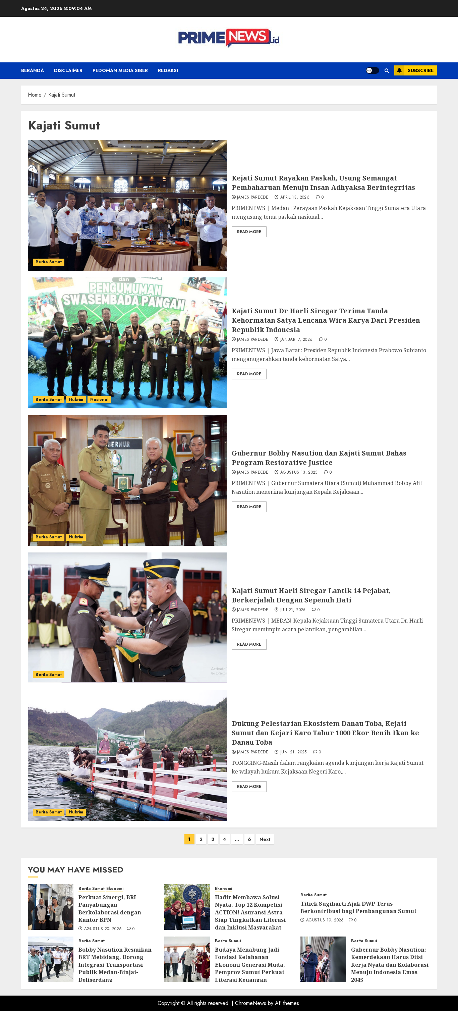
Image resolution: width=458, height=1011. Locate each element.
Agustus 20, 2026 (103, 929)
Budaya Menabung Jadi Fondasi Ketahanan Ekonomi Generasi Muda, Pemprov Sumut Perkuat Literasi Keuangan (250, 964)
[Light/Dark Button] (372, 70)
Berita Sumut (49, 262)
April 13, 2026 (294, 197)
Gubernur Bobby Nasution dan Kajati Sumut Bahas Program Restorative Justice (319, 457)
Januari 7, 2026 (296, 339)
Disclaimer (68, 70)
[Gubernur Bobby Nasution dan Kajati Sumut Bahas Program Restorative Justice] (127, 480)
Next (265, 839)
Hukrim (76, 399)
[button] (387, 70)
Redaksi (168, 70)
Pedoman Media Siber (120, 70)
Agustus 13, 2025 (299, 472)
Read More (249, 232)
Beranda (32, 70)
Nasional (99, 399)
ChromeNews (250, 1003)
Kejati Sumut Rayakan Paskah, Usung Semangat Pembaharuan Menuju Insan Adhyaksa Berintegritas (323, 182)
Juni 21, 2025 (293, 752)
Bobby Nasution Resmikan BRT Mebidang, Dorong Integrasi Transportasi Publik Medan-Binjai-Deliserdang (115, 964)
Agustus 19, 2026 (325, 920)
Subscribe (421, 70)
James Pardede (253, 197)
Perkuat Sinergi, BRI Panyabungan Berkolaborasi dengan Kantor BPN (109, 908)
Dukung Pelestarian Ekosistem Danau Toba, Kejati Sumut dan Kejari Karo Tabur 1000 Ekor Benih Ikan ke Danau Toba (325, 733)
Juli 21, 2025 (292, 610)
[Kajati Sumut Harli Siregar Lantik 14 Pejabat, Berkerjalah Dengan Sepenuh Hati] (127, 617)
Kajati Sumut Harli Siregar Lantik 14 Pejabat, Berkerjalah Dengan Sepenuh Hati (311, 595)
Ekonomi (114, 889)
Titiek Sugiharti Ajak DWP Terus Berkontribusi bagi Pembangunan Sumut (358, 907)
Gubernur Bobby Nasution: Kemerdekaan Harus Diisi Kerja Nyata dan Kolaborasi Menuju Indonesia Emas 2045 (389, 964)
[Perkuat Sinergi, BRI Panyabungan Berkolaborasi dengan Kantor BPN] (50, 907)
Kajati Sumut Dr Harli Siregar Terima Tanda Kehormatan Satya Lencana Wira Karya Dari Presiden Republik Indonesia (326, 320)
